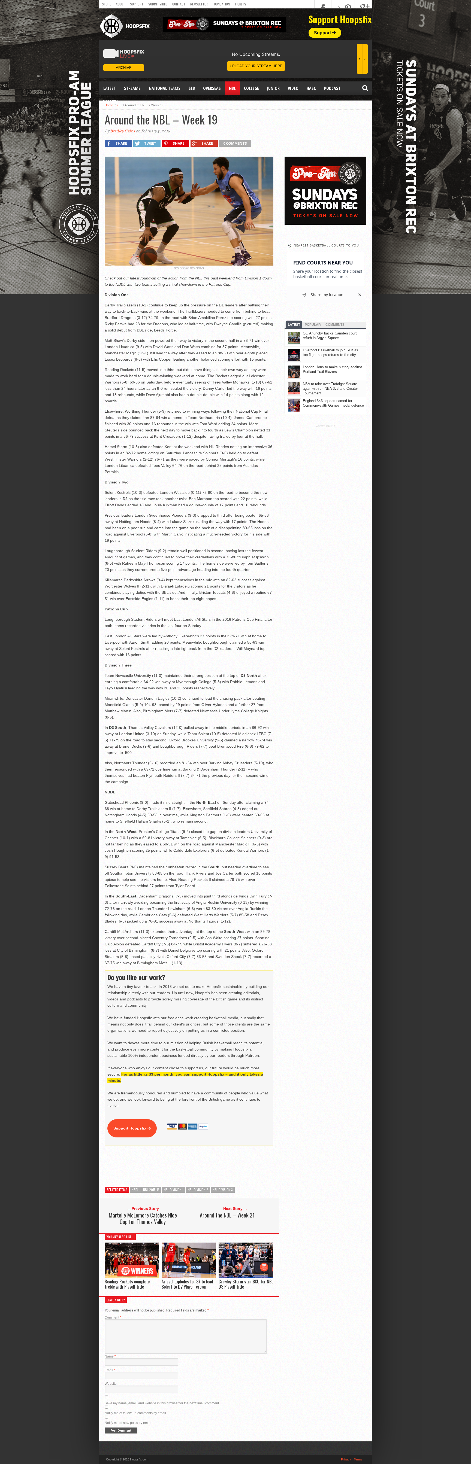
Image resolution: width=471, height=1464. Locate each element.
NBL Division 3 (223, 1189)
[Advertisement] (204, 1166)
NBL (232, 88)
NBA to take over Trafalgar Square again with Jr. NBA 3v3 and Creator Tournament (330, 388)
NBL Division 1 (173, 1189)
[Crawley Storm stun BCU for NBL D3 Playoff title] (246, 1276)
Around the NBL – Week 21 (227, 1215)
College (251, 88)
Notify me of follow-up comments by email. (136, 1413)
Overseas (212, 88)
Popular (313, 325)
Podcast (332, 88)
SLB (192, 88)
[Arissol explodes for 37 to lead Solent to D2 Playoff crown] (189, 1276)
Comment (113, 1317)
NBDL (135, 1189)
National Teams (164, 88)
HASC (311, 88)
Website (111, 1384)
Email (110, 1370)
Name (110, 1356)
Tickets (240, 4)
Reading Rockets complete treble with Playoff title (127, 1284)
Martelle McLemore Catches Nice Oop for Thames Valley (143, 1218)
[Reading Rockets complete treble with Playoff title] (132, 1276)
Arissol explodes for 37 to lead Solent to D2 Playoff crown (187, 1284)
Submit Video (157, 4)
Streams (132, 88)
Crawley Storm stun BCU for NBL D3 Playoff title (246, 1284)
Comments (335, 325)
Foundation (221, 4)
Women (110, 102)
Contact (178, 4)
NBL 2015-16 (151, 1189)
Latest (109, 88)
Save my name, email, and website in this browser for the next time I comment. (162, 1403)
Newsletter (199, 4)
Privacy (346, 1459)
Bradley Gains (122, 131)
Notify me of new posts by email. (128, 1423)
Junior (273, 88)
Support (136, 4)
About (120, 4)
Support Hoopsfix (130, 1128)
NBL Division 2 (198, 1189)
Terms (358, 1459)
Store (106, 4)
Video (293, 88)
